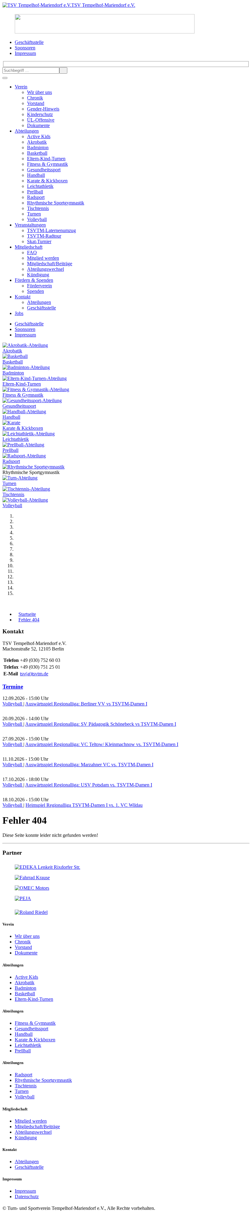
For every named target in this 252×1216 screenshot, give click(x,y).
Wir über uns (39, 92)
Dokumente (38, 125)
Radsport (36, 197)
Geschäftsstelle (41, 307)
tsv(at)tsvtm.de (34, 673)
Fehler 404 (28, 619)
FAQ (32, 252)
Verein (21, 86)
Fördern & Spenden (34, 280)
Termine (12, 686)
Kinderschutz (40, 114)
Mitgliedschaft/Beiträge (49, 263)
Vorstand (35, 103)
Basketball (37, 153)
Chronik (35, 97)
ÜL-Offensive (40, 119)
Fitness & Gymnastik (47, 164)
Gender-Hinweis (43, 108)
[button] (4, 603)
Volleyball (37, 219)
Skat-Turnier (39, 241)
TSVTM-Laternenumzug (51, 230)
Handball (36, 175)
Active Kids (38, 136)
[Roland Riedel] (31, 912)
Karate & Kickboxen (47, 180)
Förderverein (39, 285)
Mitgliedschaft (28, 247)
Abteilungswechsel (45, 269)
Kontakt (22, 296)
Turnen (34, 213)
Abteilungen (27, 131)
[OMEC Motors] (32, 888)
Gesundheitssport (44, 169)
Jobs (19, 313)
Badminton (38, 147)
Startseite (27, 614)
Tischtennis (38, 208)
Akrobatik (37, 142)
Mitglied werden (43, 258)
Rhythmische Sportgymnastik (55, 202)
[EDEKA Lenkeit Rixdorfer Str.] (47, 867)
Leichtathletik (40, 186)
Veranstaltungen (30, 224)
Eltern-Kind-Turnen (46, 158)
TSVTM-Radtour (44, 236)
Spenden (35, 291)
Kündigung (38, 274)
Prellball (35, 191)
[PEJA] (23, 898)
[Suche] (63, 70)
